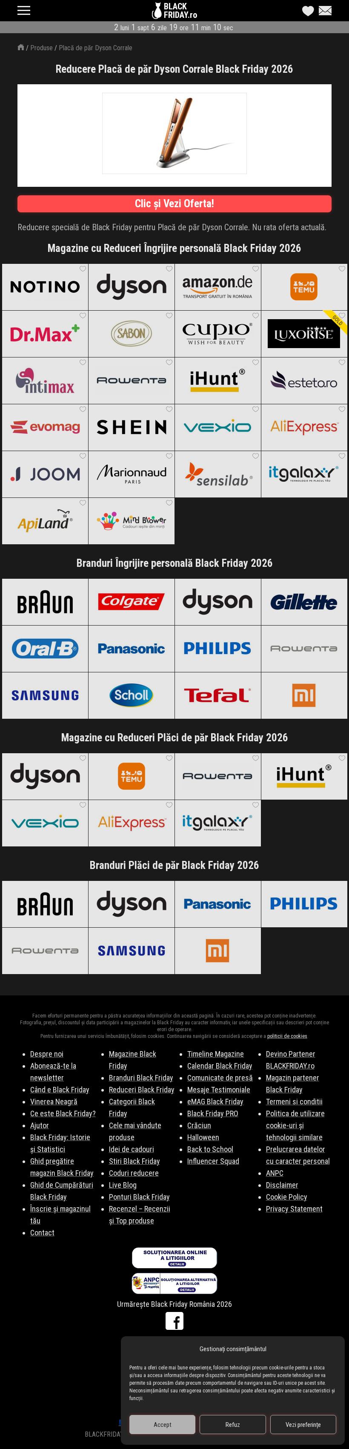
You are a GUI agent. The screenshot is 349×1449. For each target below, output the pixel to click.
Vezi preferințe (303, 1425)
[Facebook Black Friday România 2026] (174, 1321)
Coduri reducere (134, 1173)
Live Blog (123, 1184)
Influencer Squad (213, 1161)
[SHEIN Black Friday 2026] (131, 427)
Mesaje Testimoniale (218, 1089)
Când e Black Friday (59, 1089)
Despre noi (46, 1053)
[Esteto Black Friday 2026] (304, 380)
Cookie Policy (286, 1196)
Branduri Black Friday (141, 1077)
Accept (163, 1425)
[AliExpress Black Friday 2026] (304, 427)
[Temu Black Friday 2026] (304, 286)
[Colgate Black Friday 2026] (131, 601)
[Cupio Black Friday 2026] (217, 333)
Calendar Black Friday (219, 1065)
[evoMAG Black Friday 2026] (45, 427)
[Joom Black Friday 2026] (45, 474)
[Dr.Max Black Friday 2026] (45, 333)
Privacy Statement (294, 1208)
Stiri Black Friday (134, 1161)
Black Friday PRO (212, 1113)
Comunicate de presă (220, 1077)
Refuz (233, 1425)
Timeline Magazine (215, 1053)
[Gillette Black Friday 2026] (304, 601)
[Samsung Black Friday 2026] (45, 695)
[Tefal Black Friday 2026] (217, 695)
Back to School (210, 1149)
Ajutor (39, 1125)
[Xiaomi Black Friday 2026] (304, 695)
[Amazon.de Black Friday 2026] (217, 286)
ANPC (274, 1173)
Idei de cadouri (131, 1149)
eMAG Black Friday (215, 1101)
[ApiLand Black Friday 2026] (45, 520)
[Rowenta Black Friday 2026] (131, 380)
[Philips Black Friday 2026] (217, 648)
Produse (41, 48)
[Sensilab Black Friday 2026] (217, 474)
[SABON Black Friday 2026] (131, 333)
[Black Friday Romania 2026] (158, 12)
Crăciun (199, 1125)
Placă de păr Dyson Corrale (95, 48)
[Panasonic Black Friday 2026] (131, 648)
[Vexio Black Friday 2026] (217, 427)
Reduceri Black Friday (141, 1089)
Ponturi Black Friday (139, 1196)
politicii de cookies (287, 1036)
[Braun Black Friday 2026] (45, 601)
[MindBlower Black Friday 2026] (131, 520)
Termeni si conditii (294, 1101)
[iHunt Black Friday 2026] (217, 380)
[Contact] (323, 10)
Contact (42, 1232)
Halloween (203, 1137)
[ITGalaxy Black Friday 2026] (304, 474)
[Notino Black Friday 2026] (45, 286)
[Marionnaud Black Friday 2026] (131, 474)
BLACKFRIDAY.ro (180, 10)
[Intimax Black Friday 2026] (45, 380)
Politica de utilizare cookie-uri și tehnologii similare (295, 1125)
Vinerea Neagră (53, 1101)
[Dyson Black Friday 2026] (131, 286)
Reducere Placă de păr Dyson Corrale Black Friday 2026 (174, 69)
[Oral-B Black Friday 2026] (45, 648)
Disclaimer (282, 1184)
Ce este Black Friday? (63, 1113)
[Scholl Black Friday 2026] (131, 695)
